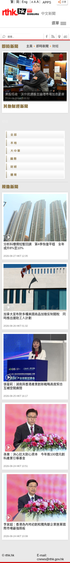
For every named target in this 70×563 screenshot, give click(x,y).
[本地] (35, 142)
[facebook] (47, 37)
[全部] (35, 134)
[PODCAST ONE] (59, 37)
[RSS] (53, 37)
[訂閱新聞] (65, 37)
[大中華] (35, 150)
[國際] (35, 158)
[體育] (35, 174)
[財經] (35, 166)
